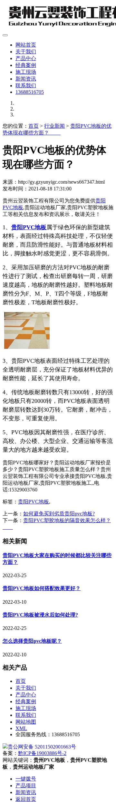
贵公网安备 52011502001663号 (42, 746)
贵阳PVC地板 (33, 501)
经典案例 (25, 65)
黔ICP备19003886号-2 (42, 753)
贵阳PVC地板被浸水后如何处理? (40, 615)
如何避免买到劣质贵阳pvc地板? (59, 513)
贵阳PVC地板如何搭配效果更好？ (42, 588)
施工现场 (25, 72)
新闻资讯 (25, 78)
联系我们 (25, 85)
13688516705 (29, 92)
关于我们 (25, 51)
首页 (33, 126)
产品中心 (25, 58)
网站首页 (25, 45)
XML (21, 728)
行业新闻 (54, 126)
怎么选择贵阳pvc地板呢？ (32, 641)
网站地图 (25, 722)
